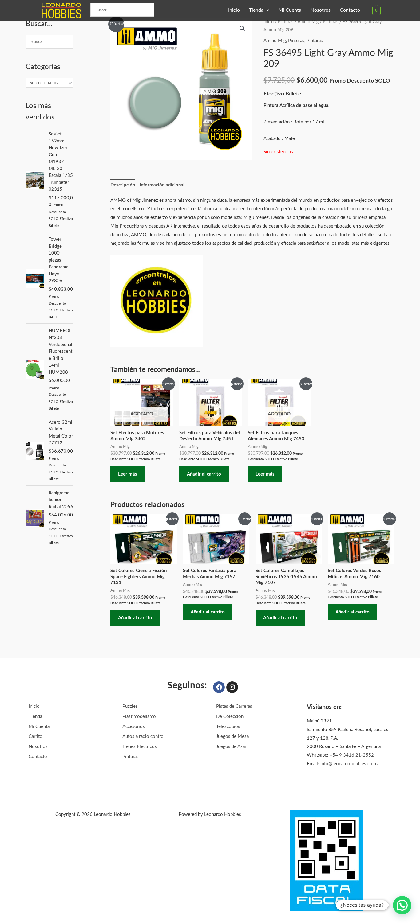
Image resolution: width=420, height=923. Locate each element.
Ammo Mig (308, 22)
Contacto (350, 10)
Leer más (127, 474)
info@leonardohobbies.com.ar (350, 763)
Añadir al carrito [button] (204, 474)
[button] (259, 10)
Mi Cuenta (290, 10)
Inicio (234, 10)
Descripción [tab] (122, 185)
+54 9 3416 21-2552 (352, 755)
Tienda (256, 10)
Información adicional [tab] (162, 185)
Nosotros (321, 10)
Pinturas (285, 22)
